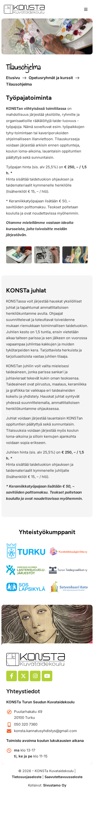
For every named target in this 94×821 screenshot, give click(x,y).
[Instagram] (35, 676)
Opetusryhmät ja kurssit (51, 77)
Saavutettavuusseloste (63, 777)
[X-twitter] (23, 676)
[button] (85, 9)
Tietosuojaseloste (26, 777)
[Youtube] (47, 676)
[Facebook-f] (11, 676)
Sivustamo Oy (54, 785)
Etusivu (13, 77)
